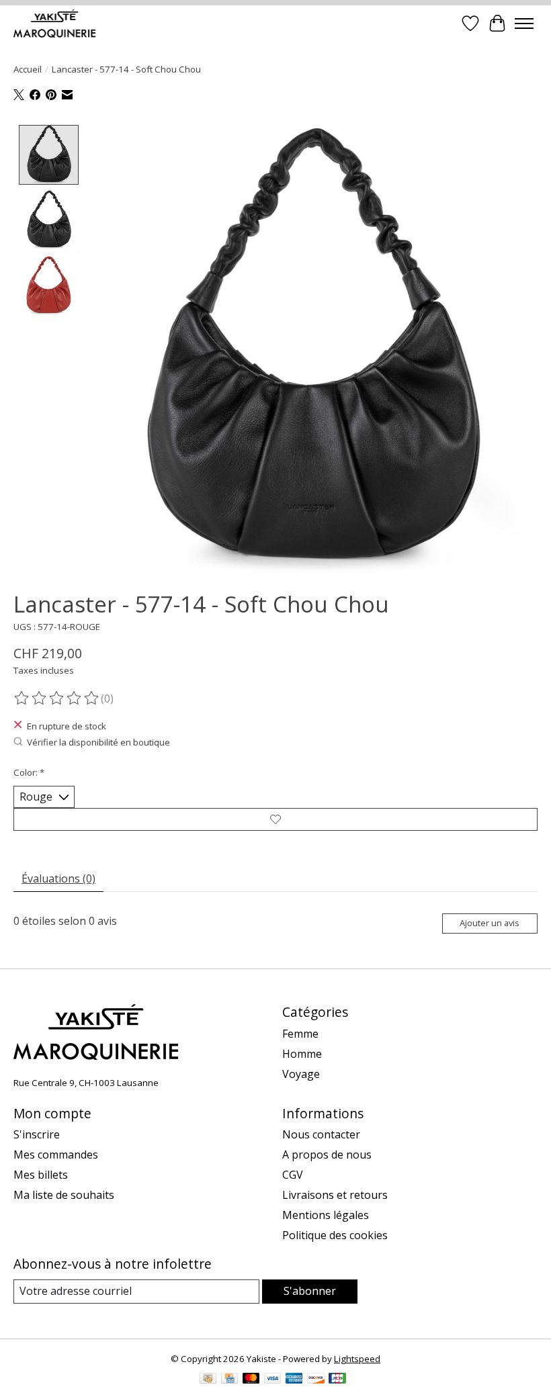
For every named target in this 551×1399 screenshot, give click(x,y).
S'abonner (310, 1290)
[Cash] (208, 1379)
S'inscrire (36, 1134)
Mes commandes (55, 1154)
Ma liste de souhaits (63, 1194)
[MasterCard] (251, 1379)
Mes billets (40, 1174)
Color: (28, 772)
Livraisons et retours (335, 1194)
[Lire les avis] (57, 698)
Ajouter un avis (489, 923)
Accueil (27, 69)
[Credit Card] (229, 1379)
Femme (300, 1033)
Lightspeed (357, 1359)
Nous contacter (321, 1134)
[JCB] (337, 1379)
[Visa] (273, 1379)
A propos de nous (327, 1154)
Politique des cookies (335, 1235)
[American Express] (294, 1379)
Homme (302, 1053)
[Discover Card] (316, 1379)
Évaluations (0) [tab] (58, 878)
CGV (292, 1174)
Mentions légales (325, 1215)
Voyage (301, 1074)
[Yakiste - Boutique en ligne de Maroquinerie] (54, 23)
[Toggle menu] (524, 23)
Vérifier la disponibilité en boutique (98, 742)
